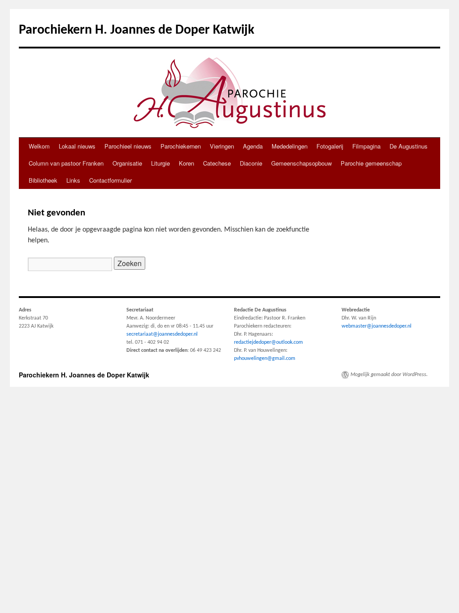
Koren (186, 163)
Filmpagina (366, 146)
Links (73, 180)
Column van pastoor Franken (66, 163)
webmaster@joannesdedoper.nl (376, 326)
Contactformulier (110, 180)
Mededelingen (289, 146)
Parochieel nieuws (128, 146)
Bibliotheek (43, 180)
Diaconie (251, 163)
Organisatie (127, 163)
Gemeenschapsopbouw (301, 163)
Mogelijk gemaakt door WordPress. (389, 374)
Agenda (253, 146)
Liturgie (160, 163)
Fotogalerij (329, 146)
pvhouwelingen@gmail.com (264, 358)
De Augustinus (409, 146)
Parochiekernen (180, 146)
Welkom (39, 146)
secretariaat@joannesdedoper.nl (162, 334)
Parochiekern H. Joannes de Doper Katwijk (136, 30)
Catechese (217, 163)
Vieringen (222, 146)
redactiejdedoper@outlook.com (268, 342)
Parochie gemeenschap (371, 163)
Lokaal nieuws (77, 146)
